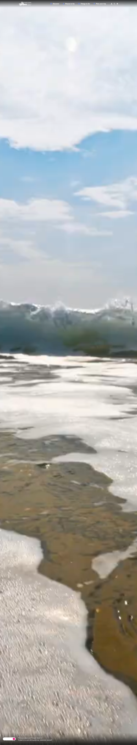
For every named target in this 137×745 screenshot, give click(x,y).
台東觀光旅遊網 (25, 3)
